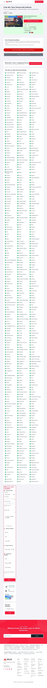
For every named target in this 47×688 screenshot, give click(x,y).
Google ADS (14, 652)
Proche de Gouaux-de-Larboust (23, 54)
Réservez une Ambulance (30, 646)
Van (28, 24)
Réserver (10, 579)
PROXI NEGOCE (30, 682)
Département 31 (7, 11)
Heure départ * (6, 496)
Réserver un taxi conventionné (16, 649)
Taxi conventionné (9, 525)
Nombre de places (7, 501)
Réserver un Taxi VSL (15, 645)
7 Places (25, 24)
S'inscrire (37, 635)
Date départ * (6, 492)
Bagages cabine (6, 510)
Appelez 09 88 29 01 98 (36, 63)
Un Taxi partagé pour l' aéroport (19, 646)
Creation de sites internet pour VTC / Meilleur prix (26, 652)
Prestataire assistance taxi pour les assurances (29, 649)
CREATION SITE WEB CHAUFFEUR (15, 653)
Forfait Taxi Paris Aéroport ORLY (14, 648)
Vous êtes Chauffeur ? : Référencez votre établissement (24, 49)
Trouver (9, 612)
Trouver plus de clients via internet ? (29, 653)
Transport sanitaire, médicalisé (34, 645)
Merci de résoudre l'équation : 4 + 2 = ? (9, 572)
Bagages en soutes (7, 505)
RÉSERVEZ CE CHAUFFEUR (33, 21)
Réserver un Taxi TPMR (24, 645)
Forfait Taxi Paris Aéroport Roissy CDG (28, 648)
